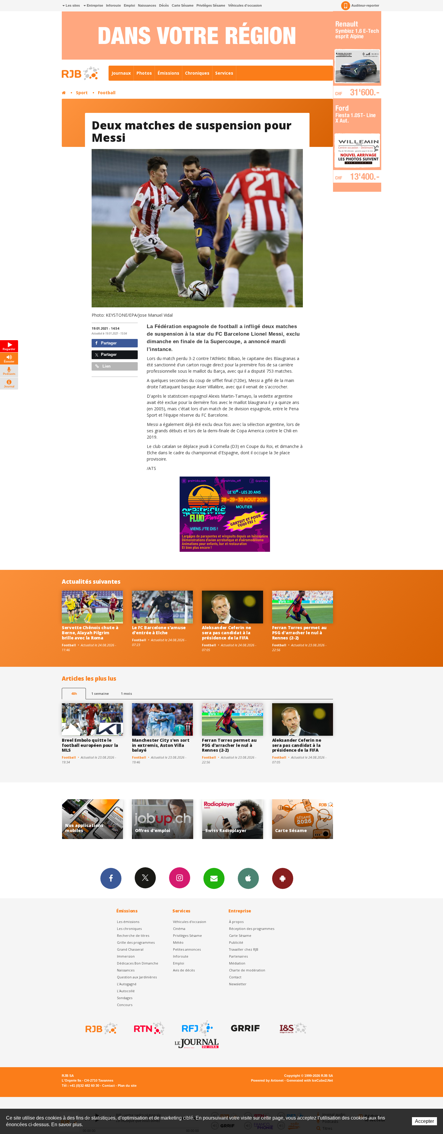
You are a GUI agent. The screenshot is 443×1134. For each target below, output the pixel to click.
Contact (235, 977)
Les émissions (128, 922)
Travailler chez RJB (243, 949)
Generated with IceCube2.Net (310, 1080)
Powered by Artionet (267, 1080)
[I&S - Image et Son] (293, 1028)
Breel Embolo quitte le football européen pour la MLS (90, 745)
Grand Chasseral (130, 949)
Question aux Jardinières (137, 977)
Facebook (110, 878)
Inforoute (113, 5)
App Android (282, 878)
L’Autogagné (127, 984)
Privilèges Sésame (210, 5)
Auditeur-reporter (365, 5)
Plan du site (127, 1085)
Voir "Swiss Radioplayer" (162, 819)
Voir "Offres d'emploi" (92, 819)
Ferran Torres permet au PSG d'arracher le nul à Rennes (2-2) (299, 633)
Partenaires (238, 956)
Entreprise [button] (94, 5)
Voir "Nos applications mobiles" (302, 819)
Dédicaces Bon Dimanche (137, 963)
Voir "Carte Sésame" (232, 819)
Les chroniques (129, 929)
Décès (164, 5)
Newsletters (214, 878)
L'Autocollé (126, 991)
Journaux (121, 73)
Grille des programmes (136, 942)
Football (106, 92)
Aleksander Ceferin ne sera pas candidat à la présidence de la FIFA (226, 633)
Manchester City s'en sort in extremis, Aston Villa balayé (161, 745)
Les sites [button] (72, 5)
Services (224, 73)
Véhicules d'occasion (245, 5)
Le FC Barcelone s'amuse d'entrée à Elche (159, 630)
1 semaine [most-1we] (100, 693)
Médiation (237, 963)
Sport (82, 92)
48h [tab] (74, 693)
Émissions (168, 73)
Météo (178, 942)
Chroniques (197, 73)
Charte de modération (247, 970)
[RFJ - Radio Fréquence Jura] (197, 1028)
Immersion (126, 956)
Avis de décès (184, 970)
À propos (236, 922)
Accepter (424, 1121)
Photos (144, 73)
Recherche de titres (133, 935)
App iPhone (248, 878)
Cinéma (179, 929)
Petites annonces (187, 949)
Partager (108, 343)
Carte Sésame (182, 5)
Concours (124, 1005)
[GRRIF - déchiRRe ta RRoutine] (245, 1028)
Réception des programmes (251, 929)
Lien (106, 366)
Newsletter (238, 984)
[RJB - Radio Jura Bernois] (101, 1028)
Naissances (147, 5)
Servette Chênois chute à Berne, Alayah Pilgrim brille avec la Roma (90, 633)
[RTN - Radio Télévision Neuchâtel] (149, 1028)
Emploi (129, 5)
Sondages (124, 998)
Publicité (236, 942)
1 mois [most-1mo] (126, 693)
